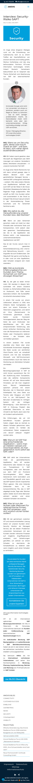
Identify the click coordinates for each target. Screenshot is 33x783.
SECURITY (15, 22)
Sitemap (15, 767)
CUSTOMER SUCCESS (11, 701)
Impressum (9, 764)
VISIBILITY (7, 720)
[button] (3, 780)
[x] (19, 775)
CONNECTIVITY (8, 698)
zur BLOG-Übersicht (15, 679)
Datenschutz (21, 764)
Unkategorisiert (9, 717)
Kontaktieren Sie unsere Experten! (16, 602)
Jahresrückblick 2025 (10, 736)
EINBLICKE (7, 704)
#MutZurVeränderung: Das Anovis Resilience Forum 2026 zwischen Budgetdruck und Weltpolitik (15, 730)
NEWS (5, 711)
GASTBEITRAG (8, 708)
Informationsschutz (15, 769)
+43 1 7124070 (9, 1)
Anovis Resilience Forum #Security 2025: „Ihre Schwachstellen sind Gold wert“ (16, 747)
